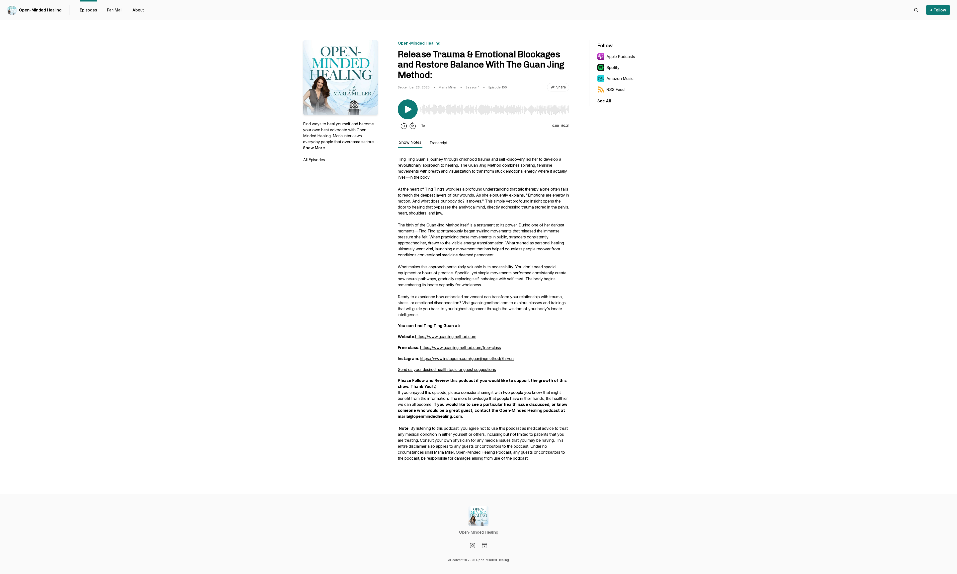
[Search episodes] (916, 10)
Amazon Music (620, 78)
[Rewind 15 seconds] (403, 125)
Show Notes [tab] (410, 142)
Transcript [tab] (438, 142)
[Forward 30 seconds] (412, 125)
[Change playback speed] (423, 125)
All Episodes (314, 159)
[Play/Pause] (408, 109)
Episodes (88, 9)
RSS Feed (615, 89)
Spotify (613, 67)
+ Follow (938, 9)
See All (604, 100)
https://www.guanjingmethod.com (445, 336)
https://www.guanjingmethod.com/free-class (460, 347)
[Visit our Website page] (484, 545)
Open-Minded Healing (40, 9)
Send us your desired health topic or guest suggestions (447, 369)
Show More (314, 147)
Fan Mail (114, 9)
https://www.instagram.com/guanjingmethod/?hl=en (467, 358)
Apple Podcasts (620, 56)
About (138, 9)
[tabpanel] (483, 311)
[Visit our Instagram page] (472, 545)
